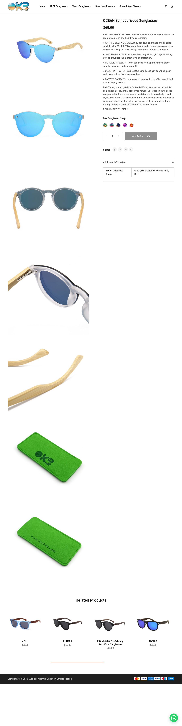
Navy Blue (158, 170)
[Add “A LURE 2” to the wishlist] (79, 617)
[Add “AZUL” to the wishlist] (37, 617)
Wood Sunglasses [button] (81, 6)
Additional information (114, 162)
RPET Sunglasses (59, 6)
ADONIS (153, 641)
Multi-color (146, 170)
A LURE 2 (67, 641)
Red (136, 174)
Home (42, 6)
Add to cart (138, 136)
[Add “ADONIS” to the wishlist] (165, 617)
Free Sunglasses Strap (114, 118)
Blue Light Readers (105, 6)
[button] (105, 125)
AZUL (25, 641)
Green (137, 170)
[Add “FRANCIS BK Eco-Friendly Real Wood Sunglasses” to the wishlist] (122, 617)
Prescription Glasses (130, 6)
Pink (166, 170)
